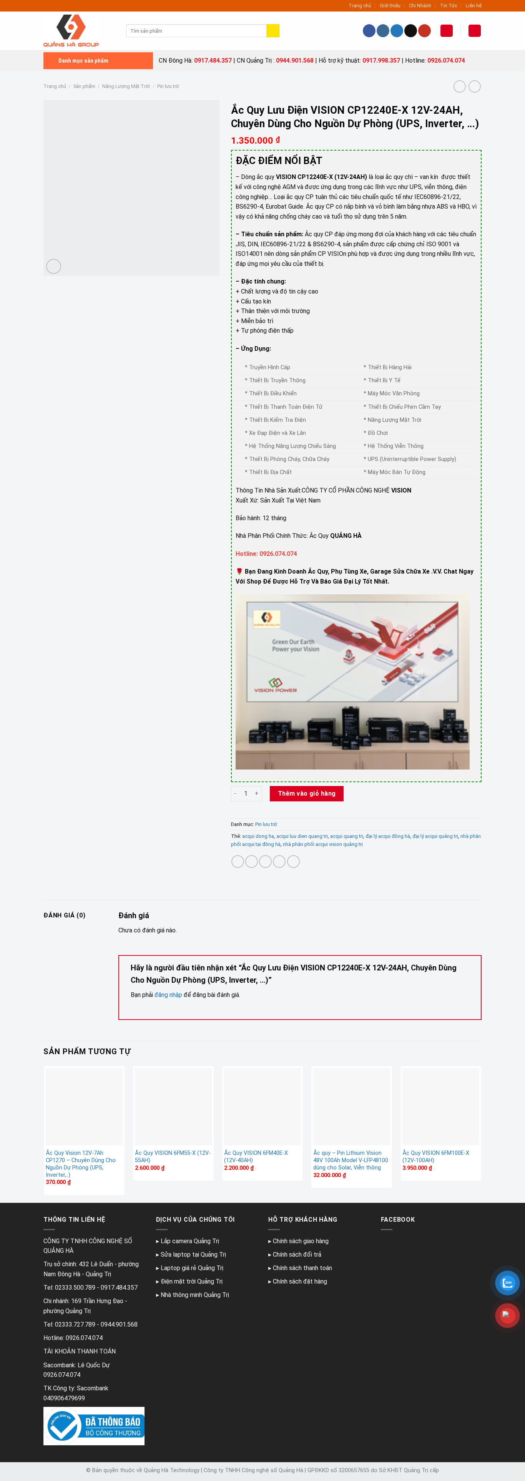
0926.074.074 (446, 60)
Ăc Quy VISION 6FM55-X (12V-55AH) (173, 1157)
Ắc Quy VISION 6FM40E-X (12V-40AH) (256, 1157)
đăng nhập (168, 994)
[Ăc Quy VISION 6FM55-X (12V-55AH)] (173, 1106)
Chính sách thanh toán (302, 1268)
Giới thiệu (390, 5)
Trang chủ (360, 5)
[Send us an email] (410, 30)
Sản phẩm (84, 86)
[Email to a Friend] (265, 861)
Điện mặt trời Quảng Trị (192, 1281)
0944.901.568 (295, 60)
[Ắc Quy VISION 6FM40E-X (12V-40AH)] (262, 1106)
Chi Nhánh (420, 5)
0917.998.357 (381, 60)
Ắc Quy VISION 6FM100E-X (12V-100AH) (435, 1157)
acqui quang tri (346, 836)
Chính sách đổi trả (297, 1254)
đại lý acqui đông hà (388, 836)
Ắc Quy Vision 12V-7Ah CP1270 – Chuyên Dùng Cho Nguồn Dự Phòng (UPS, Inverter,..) (81, 1164)
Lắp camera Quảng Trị (190, 1241)
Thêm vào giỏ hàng (307, 793)
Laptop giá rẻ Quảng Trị (192, 1268)
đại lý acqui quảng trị (435, 836)
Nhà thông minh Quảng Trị (195, 1295)
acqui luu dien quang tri (302, 836)
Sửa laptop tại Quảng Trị (193, 1254)
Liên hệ (474, 5)
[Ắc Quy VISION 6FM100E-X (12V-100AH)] (440, 1106)
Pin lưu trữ (168, 86)
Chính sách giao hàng (301, 1241)
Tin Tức (448, 5)
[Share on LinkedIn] (293, 861)
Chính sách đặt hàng (300, 1281)
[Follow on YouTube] (424, 30)
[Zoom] (53, 266)
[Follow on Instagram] (383, 30)
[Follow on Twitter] (396, 30)
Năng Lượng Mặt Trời (126, 86)
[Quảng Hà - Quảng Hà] (79, 31)
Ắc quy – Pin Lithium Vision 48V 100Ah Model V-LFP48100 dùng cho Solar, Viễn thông (350, 1160)
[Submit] (273, 30)
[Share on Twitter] (251, 861)
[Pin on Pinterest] (279, 861)
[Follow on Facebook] (369, 30)
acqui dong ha (258, 836)
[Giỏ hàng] (475, 31)
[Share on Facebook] (237, 861)
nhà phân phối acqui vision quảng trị (323, 844)
